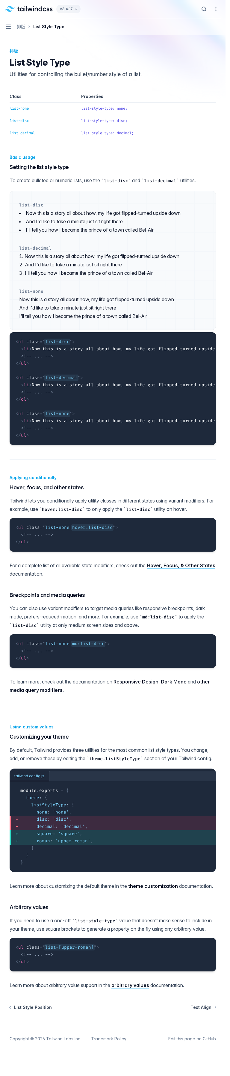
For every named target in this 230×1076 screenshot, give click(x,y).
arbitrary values (130, 985)
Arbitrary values (29, 907)
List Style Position (33, 1007)
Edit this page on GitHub (192, 1038)
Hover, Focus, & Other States (181, 565)
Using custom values (32, 726)
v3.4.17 (66, 9)
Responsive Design (136, 682)
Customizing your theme (39, 737)
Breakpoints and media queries (47, 595)
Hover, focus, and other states (47, 487)
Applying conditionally (33, 477)
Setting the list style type (39, 167)
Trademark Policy (108, 1038)
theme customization (153, 886)
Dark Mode (174, 682)
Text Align (200, 1007)
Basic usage (23, 157)
